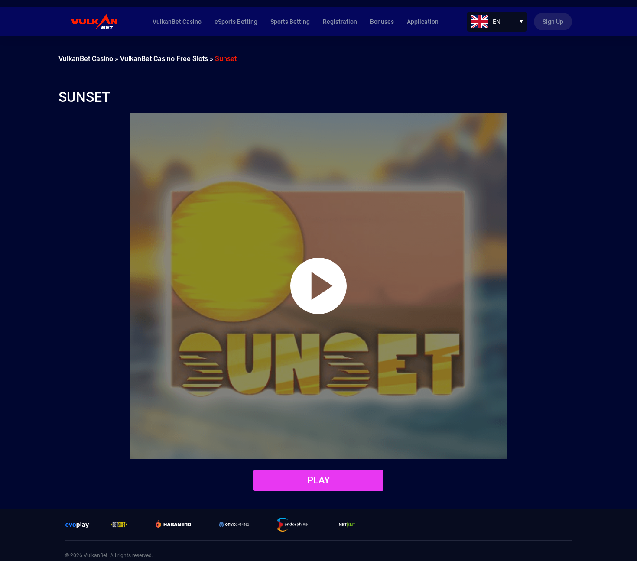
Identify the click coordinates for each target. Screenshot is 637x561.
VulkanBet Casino (177, 21)
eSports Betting (235, 21)
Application (423, 21)
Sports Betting (290, 21)
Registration (340, 21)
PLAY (318, 480)
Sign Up (553, 21)
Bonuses (382, 21)
